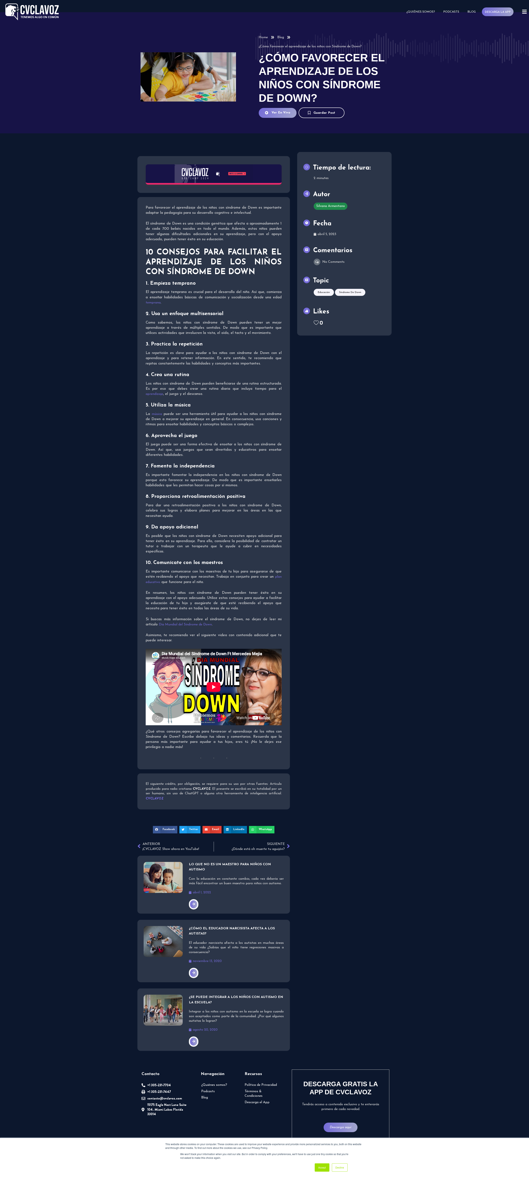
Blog (471, 11)
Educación (324, 292)
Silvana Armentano (330, 206)
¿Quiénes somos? (420, 11)
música (157, 414)
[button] (165, 829)
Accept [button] (322, 1167)
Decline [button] (339, 1167)
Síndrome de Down (350, 292)
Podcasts (451, 11)
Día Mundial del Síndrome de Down (185, 624)
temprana (153, 302)
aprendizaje (154, 394)
